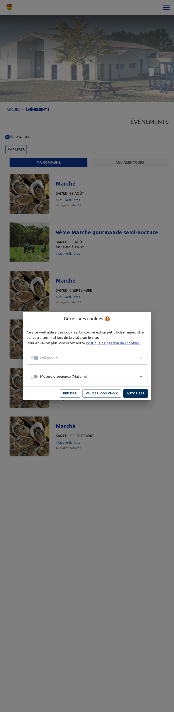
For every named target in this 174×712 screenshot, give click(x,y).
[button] (87, 357)
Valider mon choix (102, 393)
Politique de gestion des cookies (113, 343)
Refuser (70, 393)
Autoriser (136, 393)
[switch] (32, 376)
